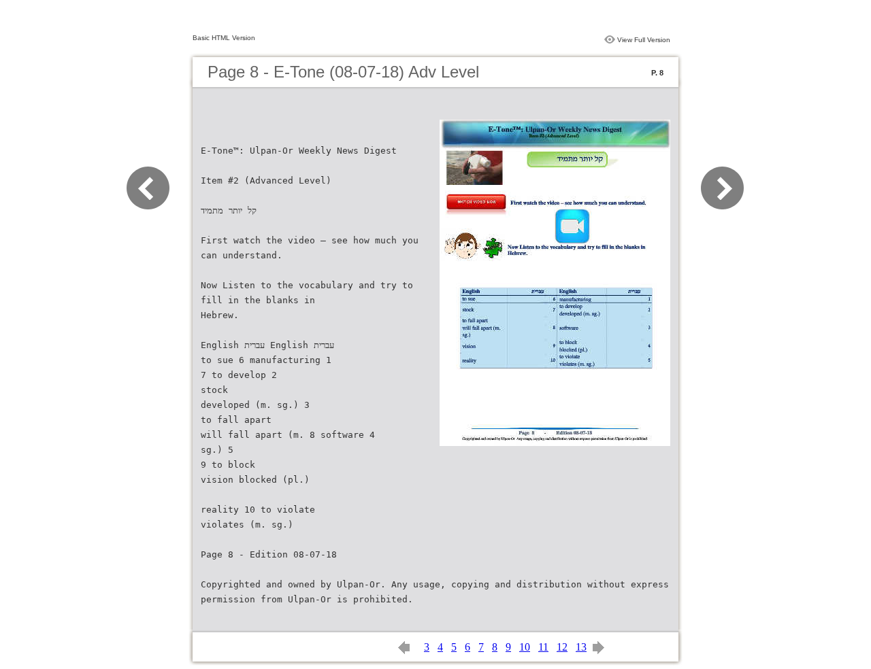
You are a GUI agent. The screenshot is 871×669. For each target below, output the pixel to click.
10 (524, 647)
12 (562, 647)
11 (543, 647)
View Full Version (643, 40)
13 (581, 647)
